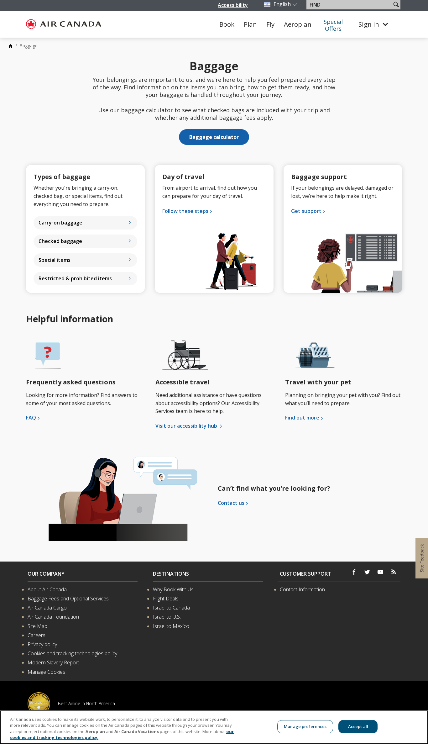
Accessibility (233, 5)
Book (226, 24)
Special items (54, 259)
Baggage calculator (214, 137)
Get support (306, 211)
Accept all (358, 726)
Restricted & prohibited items (75, 278)
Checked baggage (60, 241)
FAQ (31, 417)
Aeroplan (297, 24)
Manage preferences (305, 726)
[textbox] (349, 4)
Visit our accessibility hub (186, 425)
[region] (214, 727)
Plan (250, 24)
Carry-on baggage (60, 222)
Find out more (302, 417)
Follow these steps (185, 211)
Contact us (231, 502)
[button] (396, 4)
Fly (270, 24)
